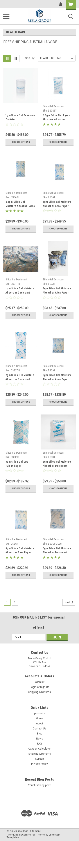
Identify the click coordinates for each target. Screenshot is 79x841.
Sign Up (44, 687)
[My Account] (60, 4)
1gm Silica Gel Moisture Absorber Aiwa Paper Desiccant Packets (57, 204)
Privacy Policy (39, 763)
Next (68, 602)
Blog (39, 733)
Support (39, 758)
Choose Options (21, 142)
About (39, 723)
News (39, 738)
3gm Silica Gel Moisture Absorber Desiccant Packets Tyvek (57, 464)
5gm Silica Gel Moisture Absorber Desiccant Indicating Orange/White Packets (57, 551)
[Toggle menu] (6, 16)
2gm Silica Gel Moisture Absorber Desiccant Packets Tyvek (19, 378)
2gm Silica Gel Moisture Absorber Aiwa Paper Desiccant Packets (57, 291)
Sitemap (35, 831)
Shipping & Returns (39, 692)
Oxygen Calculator (39, 748)
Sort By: (30, 58)
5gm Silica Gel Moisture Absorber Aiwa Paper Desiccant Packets (19, 551)
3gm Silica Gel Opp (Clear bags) (17, 463)
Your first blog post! (39, 785)
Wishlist (40, 682)
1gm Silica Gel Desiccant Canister (20, 117)
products (39, 713)
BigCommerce (27, 834)
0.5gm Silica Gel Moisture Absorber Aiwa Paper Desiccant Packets (20, 204)
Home (39, 718)
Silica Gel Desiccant (53, 106)
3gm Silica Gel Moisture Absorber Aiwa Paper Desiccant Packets (57, 378)
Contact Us (39, 728)
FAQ (39, 743)
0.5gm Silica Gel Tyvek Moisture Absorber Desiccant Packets (56, 118)
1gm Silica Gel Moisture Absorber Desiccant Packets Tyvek (19, 291)
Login (33, 687)
